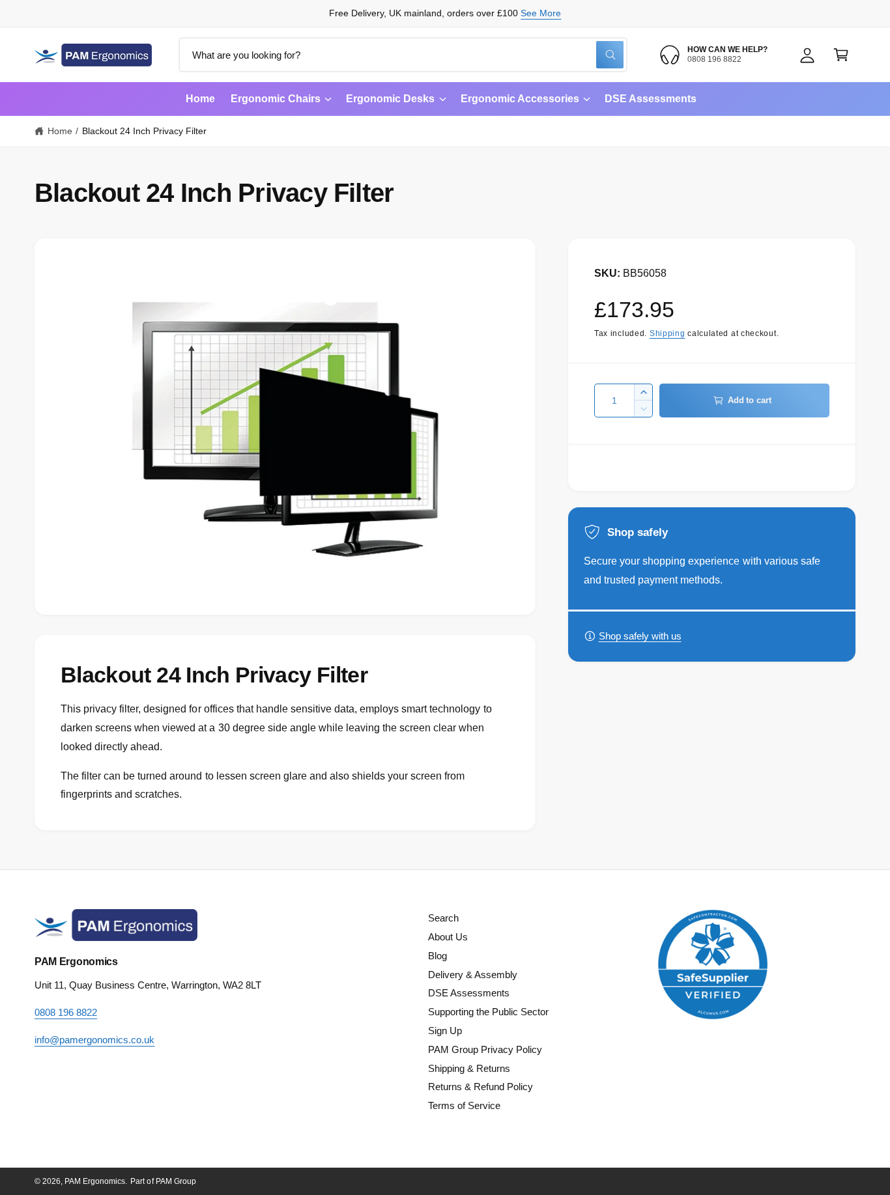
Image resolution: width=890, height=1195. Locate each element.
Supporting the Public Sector (488, 1011)
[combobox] (403, 55)
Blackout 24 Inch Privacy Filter (144, 131)
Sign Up (445, 1030)
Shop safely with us (640, 635)
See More (541, 13)
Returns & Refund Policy (480, 1086)
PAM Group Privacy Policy (485, 1049)
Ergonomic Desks (390, 98)
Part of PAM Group (162, 1181)
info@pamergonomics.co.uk (94, 1039)
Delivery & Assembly (472, 974)
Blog (437, 955)
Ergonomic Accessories (520, 98)
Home (60, 131)
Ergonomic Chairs (276, 98)
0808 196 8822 (66, 1012)
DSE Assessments (469, 992)
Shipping (667, 333)
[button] (841, 55)
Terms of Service (464, 1105)
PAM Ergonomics (95, 1181)
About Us (448, 936)
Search (443, 917)
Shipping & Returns (469, 1068)
